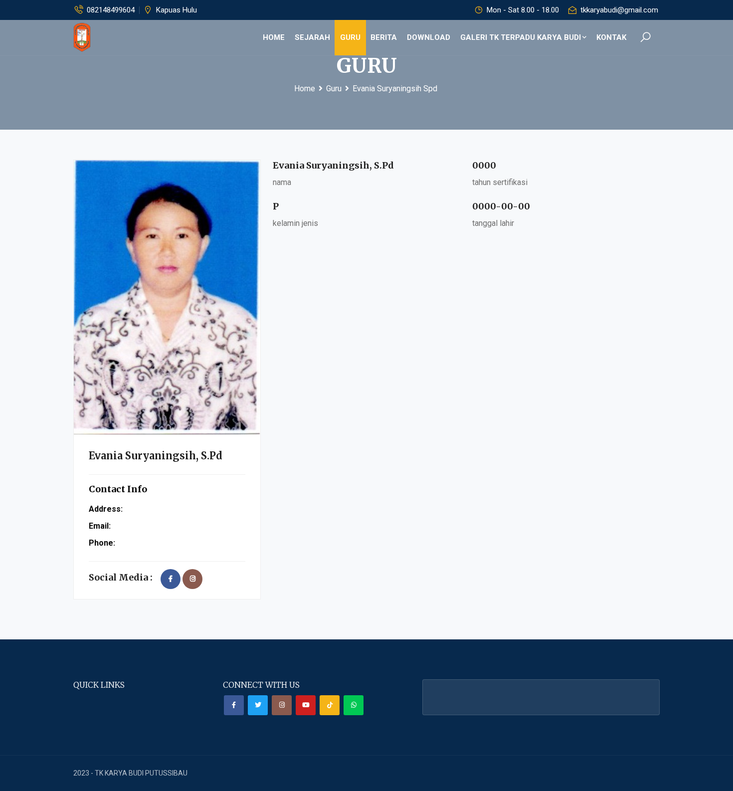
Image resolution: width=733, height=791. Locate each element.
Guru (334, 88)
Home (274, 37)
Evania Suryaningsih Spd (395, 88)
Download (428, 37)
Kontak (611, 37)
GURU (350, 37)
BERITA (383, 37)
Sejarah (312, 37)
